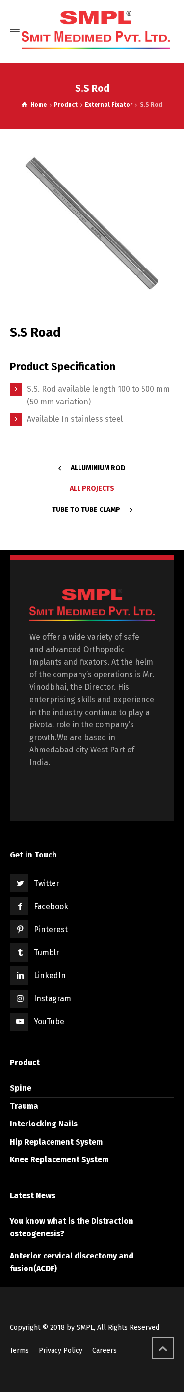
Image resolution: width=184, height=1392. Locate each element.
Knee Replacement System (59, 1159)
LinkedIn (50, 975)
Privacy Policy (60, 1350)
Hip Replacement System (56, 1142)
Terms (19, 1350)
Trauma (24, 1106)
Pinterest (51, 929)
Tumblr (46, 952)
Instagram (52, 998)
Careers (104, 1350)
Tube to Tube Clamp (86, 510)
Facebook (51, 906)
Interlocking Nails (44, 1123)
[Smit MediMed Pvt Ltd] (96, 30)
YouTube (49, 1021)
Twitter (46, 883)
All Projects (92, 488)
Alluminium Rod (98, 468)
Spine (20, 1088)
